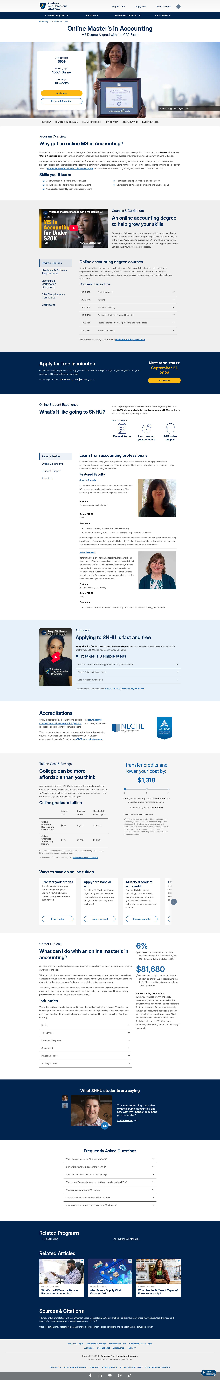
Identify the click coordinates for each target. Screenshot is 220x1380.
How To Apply (112, 122)
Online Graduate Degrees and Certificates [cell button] (47, 826)
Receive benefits (141, 919)
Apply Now (140, 6)
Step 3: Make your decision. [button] (90, 679)
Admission (90, 15)
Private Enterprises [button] (50, 1055)
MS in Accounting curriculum (130, 339)
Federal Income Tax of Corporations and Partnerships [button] (114, 322)
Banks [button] (44, 1025)
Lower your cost (100, 919)
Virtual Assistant (210, 1373)
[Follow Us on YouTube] (110, 1376)
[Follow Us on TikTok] (130, 1376)
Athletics (89, 1348)
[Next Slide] (174, 902)
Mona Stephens (87, 552)
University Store (117, 1343)
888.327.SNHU (112, 688)
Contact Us (55, 1367)
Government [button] (47, 1048)
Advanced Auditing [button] (98, 307)
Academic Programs (55, 15)
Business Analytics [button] (98, 330)
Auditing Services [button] (49, 1063)
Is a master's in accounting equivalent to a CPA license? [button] (91, 1205)
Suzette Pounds (87, 480)
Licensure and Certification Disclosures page (70, 168)
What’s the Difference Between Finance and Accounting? (60, 1292)
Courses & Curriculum (66, 122)
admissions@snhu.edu (133, 688)
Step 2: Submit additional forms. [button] (92, 672)
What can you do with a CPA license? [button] (83, 1190)
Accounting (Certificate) (126, 1239)
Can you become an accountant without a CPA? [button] (88, 1197)
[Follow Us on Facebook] (90, 1376)
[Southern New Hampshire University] (53, 6)
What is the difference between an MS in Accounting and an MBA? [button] (96, 1182)
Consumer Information (75, 1367)
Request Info (118, 6)
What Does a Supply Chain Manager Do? (106, 1292)
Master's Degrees (61, 22)
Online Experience (91, 122)
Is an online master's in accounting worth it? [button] (86, 1167)
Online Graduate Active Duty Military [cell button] (47, 840)
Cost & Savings (130, 122)
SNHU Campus (163, 6)
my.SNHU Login (75, 1343)
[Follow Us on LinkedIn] (100, 1376)
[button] (65, 1098)
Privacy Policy (109, 1367)
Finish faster (57, 919)
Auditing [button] (93, 299)
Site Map (94, 1367)
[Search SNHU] (178, 6)
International (103, 1348)
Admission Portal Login (140, 1343)
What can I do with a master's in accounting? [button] (86, 1174)
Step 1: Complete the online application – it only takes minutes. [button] (106, 664)
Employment (119, 1348)
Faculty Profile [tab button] (51, 456)
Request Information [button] (61, 101)
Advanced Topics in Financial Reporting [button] (107, 315)
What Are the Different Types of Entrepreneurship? (158, 1292)
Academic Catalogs (96, 1343)
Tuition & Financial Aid (126, 15)
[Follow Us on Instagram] (120, 1376)
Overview (46, 122)
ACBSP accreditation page (88, 739)
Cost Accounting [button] (97, 292)
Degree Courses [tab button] (52, 263)
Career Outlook (150, 122)
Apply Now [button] (61, 93)
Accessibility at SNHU (131, 1367)
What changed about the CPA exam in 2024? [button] (86, 1159)
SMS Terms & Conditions (157, 1367)
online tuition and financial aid (85, 858)
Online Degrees (45, 22)
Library (132, 1348)
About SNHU (161, 15)
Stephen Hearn (125, 1120)
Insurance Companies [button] (51, 1040)
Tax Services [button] (47, 1033)
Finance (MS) (51, 1239)
